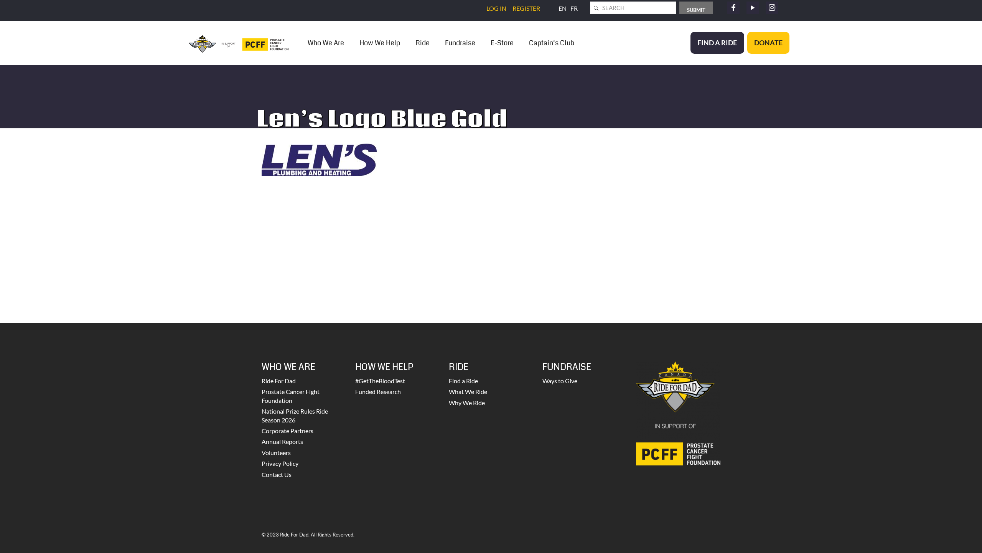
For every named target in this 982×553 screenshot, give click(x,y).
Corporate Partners (287, 430)
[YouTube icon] (752, 8)
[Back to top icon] (945, 537)
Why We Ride (467, 402)
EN (563, 8)
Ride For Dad (279, 380)
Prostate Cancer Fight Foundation (291, 396)
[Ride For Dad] (238, 43)
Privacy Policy (280, 463)
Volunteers (276, 452)
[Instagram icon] (772, 8)
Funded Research (378, 391)
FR (574, 8)
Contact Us (277, 474)
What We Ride (468, 391)
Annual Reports (282, 441)
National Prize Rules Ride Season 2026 (295, 415)
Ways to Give (559, 380)
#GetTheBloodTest (380, 380)
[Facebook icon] (733, 8)
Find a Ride (463, 380)
